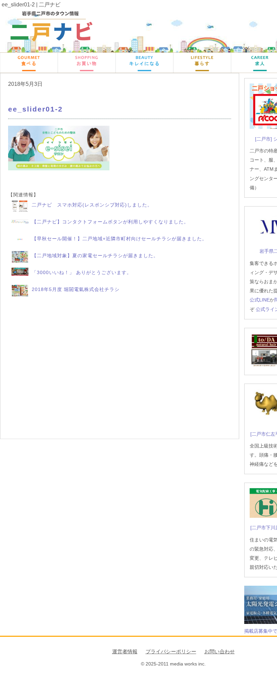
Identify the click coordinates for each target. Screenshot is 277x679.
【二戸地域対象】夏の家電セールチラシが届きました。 (95, 255)
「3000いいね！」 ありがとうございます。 (82, 272)
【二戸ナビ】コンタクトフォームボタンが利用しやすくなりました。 (110, 221)
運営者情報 (124, 651)
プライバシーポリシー (171, 651)
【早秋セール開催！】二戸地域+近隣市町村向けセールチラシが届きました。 (119, 238)
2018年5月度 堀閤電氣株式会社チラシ (76, 289)
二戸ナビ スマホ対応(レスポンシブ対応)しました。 (92, 205)
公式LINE (260, 299)
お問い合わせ (219, 651)
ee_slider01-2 (35, 109)
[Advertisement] (119, 368)
